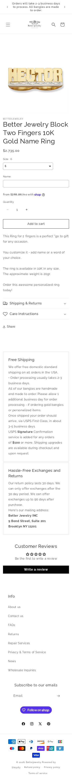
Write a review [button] (36, 569)
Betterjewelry (33, 762)
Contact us (15, 616)
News (12, 661)
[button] (8, 24)
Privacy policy (52, 767)
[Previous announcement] (7, 7)
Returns (13, 634)
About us (14, 607)
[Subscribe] (58, 695)
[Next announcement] (64, 7)
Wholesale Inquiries (22, 670)
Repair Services (19, 643)
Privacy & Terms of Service (27, 652)
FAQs (11, 625)
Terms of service (37, 773)
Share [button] (11, 326)
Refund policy (32, 767)
